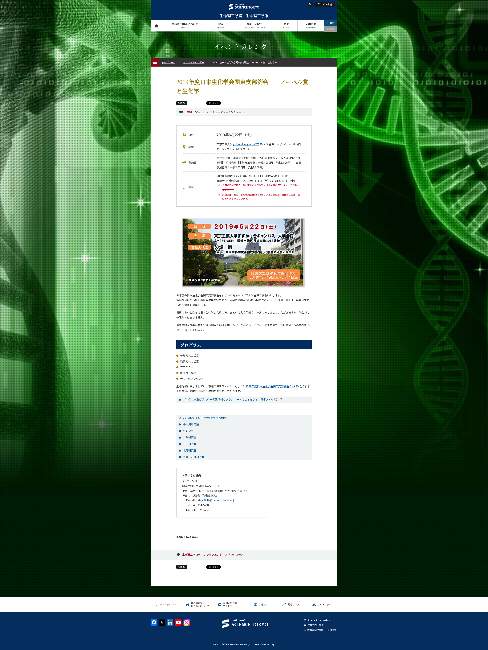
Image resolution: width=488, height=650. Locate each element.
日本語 (330, 22)
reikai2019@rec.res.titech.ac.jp (215, 500)
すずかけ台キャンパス (246, 144)
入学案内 (311, 25)
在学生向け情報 (315, 625)
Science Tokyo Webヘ (318, 620)
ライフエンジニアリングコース (228, 112)
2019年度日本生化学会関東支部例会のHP (270, 386)
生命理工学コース (195, 112)
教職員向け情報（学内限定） (322, 629)
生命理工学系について (185, 25)
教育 (221, 25)
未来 (286, 25)
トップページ (156, 25)
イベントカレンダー (193, 62)
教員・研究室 (255, 25)
